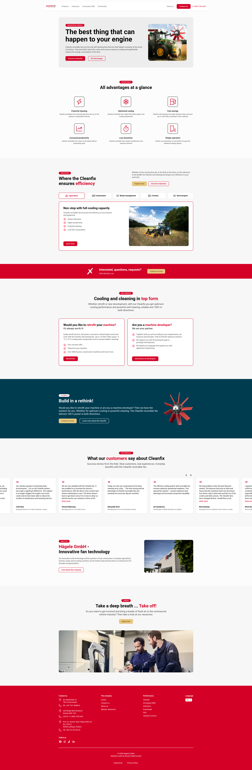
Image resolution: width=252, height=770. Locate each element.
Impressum (118, 763)
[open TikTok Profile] (69, 741)
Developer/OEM (88, 6)
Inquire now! (139, 184)
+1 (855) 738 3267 (199, 6)
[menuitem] (188, 699)
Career (103, 700)
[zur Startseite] (51, 6)
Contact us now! (156, 271)
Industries (75, 6)
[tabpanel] (126, 226)
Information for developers (145, 359)
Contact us (183, 6)
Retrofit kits (70, 359)
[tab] (71, 196)
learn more (70, 244)
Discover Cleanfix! (75, 58)
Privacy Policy (132, 763)
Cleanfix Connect (150, 716)
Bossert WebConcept (133, 756)
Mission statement (108, 709)
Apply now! (126, 621)
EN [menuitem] (187, 700)
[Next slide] (190, 475)
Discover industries (158, 184)
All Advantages (97, 58)
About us (170, 6)
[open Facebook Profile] (60, 741)
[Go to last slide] (186, 475)
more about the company (71, 570)
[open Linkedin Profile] (73, 741)
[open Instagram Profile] (64, 741)
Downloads (102, 6)
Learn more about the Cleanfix (94, 421)
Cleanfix (146, 700)
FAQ (144, 712)
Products (65, 6)
